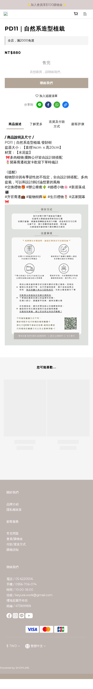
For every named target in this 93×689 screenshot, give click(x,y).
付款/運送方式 (16, 544)
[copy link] (65, 104)
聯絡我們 (46, 83)
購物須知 (12, 550)
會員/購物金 (14, 539)
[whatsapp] (57, 104)
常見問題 (12, 533)
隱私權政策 (14, 510)
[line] (39, 104)
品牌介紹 (12, 504)
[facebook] (48, 104)
